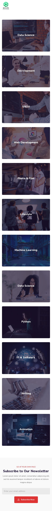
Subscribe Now (28, 499)
